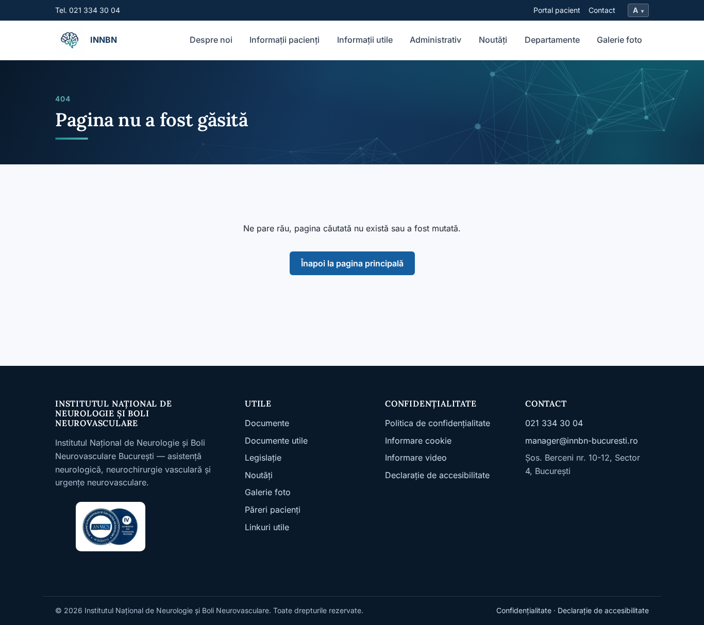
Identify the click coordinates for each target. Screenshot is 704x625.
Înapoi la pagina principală (352, 263)
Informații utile (365, 40)
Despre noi (211, 40)
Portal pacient (556, 10)
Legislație (263, 457)
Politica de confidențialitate (437, 423)
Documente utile (276, 440)
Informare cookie (418, 440)
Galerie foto (619, 40)
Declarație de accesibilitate (437, 475)
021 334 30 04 (554, 423)
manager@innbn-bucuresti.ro (581, 440)
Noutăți (493, 40)
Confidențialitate (523, 610)
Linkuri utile (267, 527)
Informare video (416, 457)
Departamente (552, 40)
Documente (267, 423)
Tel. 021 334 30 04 (87, 10)
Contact (602, 10)
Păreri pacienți (272, 509)
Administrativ (435, 40)
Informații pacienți (284, 40)
